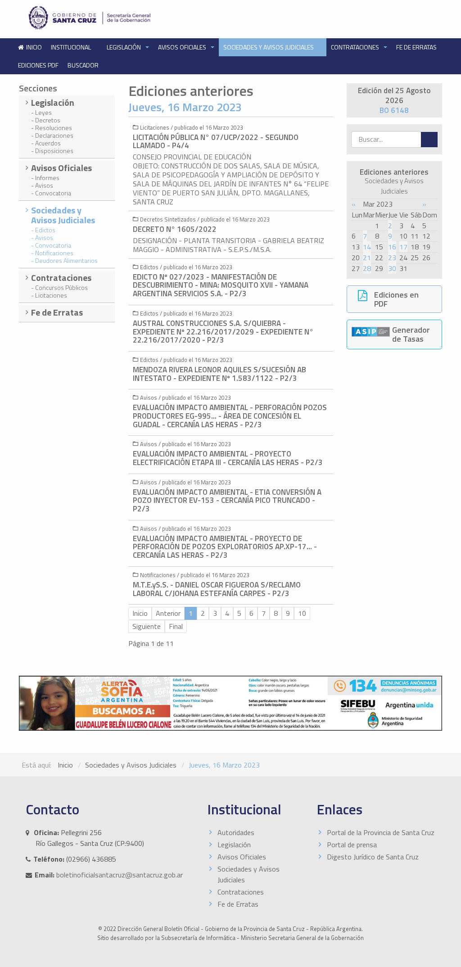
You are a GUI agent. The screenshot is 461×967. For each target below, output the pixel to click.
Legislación (124, 47)
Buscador (83, 65)
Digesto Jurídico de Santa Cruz (373, 856)
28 (367, 268)
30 (392, 268)
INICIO (34, 47)
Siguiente (146, 626)
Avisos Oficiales (183, 47)
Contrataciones (355, 47)
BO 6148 (394, 110)
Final (176, 626)
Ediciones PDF (38, 65)
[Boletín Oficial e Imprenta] (125, 18)
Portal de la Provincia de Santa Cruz (380, 832)
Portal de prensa (352, 844)
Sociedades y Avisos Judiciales (269, 47)
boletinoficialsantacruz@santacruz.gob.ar (119, 874)
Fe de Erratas (416, 47)
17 (403, 246)
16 (392, 246)
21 (367, 257)
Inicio (65, 764)
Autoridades (235, 832)
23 (392, 257)
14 (367, 246)
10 (302, 613)
